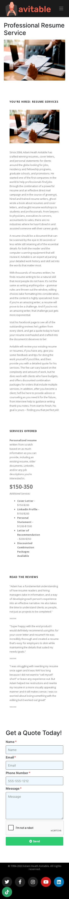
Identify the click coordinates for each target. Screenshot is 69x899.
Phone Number (17, 773)
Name (10, 742)
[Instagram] (33, 882)
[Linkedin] (59, 882)
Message (13, 788)
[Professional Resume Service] (34, 60)
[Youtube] (46, 882)
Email (10, 757)
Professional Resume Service (34, 29)
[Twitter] (7, 882)
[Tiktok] (7, 892)
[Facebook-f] (20, 882)
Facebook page (28, 322)
